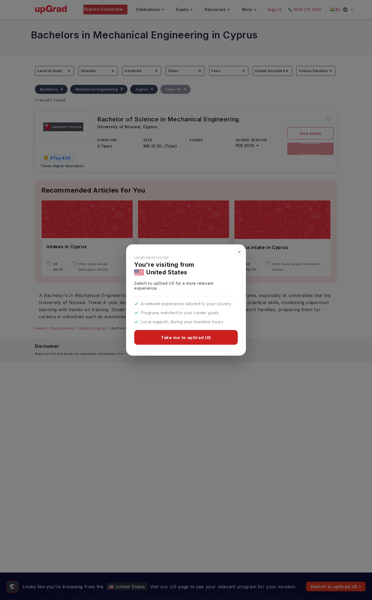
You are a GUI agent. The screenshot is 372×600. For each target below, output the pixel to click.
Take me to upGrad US (186, 337)
